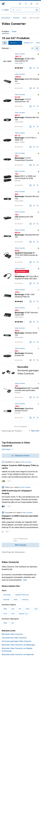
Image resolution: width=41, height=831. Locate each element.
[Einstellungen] (20, 4)
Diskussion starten (22, 456)
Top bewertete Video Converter (14, 638)
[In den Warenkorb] (37, 68)
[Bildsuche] (36, 10)
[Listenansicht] (37, 48)
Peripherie (16, 18)
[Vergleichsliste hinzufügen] (30, 68)
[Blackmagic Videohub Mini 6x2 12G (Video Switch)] (20, 199)
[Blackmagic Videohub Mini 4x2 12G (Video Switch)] (20, 120)
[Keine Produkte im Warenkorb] (37, 4)
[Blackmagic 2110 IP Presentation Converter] (20, 159)
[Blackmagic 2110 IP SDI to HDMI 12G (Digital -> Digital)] (20, 140)
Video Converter (20, 54)
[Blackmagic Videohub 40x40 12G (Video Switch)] (20, 335)
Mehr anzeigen (20, 545)
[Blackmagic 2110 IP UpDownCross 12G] (20, 101)
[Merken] (34, 68)
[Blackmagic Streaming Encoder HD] (20, 355)
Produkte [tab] (5, 31)
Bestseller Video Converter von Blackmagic (18, 645)
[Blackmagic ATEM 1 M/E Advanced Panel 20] (20, 296)
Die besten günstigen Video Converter (16, 641)
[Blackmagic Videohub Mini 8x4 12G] (20, 236)
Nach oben (35, 431)
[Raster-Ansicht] (32, 48)
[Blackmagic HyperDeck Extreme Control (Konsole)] (20, 411)
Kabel (24, 18)
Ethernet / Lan (28, 43)
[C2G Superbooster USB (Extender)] (20, 218)
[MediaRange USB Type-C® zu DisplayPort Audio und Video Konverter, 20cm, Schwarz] (20, 276)
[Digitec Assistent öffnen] (31, 4)
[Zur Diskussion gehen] (20, 471)
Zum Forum (6, 449)
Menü (6, 10)
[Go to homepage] (3, 3)
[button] (38, 54)
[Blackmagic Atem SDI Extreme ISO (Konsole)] (20, 81)
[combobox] (5, 43)
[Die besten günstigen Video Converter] (20, 372)
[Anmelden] (26, 4)
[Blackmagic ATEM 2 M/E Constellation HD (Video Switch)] (20, 61)
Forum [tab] (14, 31)
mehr (25, 580)
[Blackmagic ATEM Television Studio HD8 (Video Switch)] (20, 315)
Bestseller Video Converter (12, 634)
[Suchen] (13, 10)
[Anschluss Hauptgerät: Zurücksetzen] (20, 43)
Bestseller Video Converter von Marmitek (18, 654)
